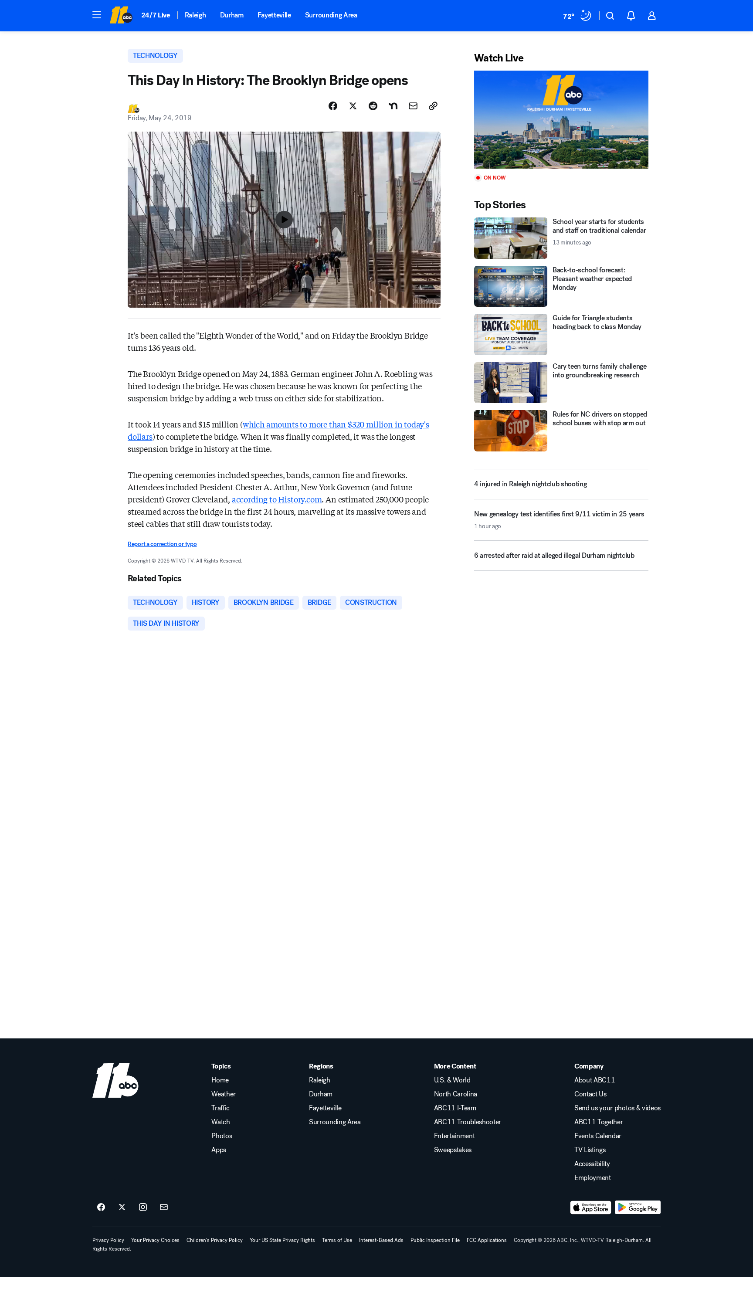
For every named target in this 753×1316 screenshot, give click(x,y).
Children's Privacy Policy (215, 1240)
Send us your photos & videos (617, 1108)
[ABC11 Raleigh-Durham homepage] (120, 15)
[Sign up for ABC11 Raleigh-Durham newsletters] (164, 1207)
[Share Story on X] (353, 105)
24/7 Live (155, 15)
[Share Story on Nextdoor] (393, 105)
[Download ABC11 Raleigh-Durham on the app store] (591, 1207)
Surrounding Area (331, 15)
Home (220, 1080)
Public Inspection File (435, 1240)
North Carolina (456, 1094)
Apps (218, 1149)
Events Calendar (597, 1136)
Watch (220, 1122)
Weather (223, 1094)
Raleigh (195, 15)
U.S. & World (452, 1080)
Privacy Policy (108, 1240)
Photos (221, 1136)
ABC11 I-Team (455, 1108)
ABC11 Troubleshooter (468, 1122)
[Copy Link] (433, 105)
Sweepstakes (452, 1149)
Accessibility (592, 1163)
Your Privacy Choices (155, 1240)
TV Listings (589, 1149)
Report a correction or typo (162, 544)
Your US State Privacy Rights (282, 1240)
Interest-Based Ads (381, 1240)
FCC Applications (487, 1240)
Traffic (220, 1108)
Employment (592, 1177)
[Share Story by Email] (413, 105)
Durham (232, 15)
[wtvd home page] (115, 1080)
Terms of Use (337, 1240)
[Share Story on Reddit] (373, 105)
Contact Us (590, 1094)
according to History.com (277, 499)
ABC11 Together (598, 1122)
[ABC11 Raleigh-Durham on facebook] (101, 1207)
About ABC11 (594, 1080)
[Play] (561, 120)
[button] (97, 15)
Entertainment (454, 1136)
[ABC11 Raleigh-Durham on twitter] (122, 1207)
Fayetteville (274, 15)
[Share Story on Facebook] (333, 105)
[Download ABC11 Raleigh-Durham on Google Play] (638, 1207)
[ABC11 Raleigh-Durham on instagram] (143, 1207)
